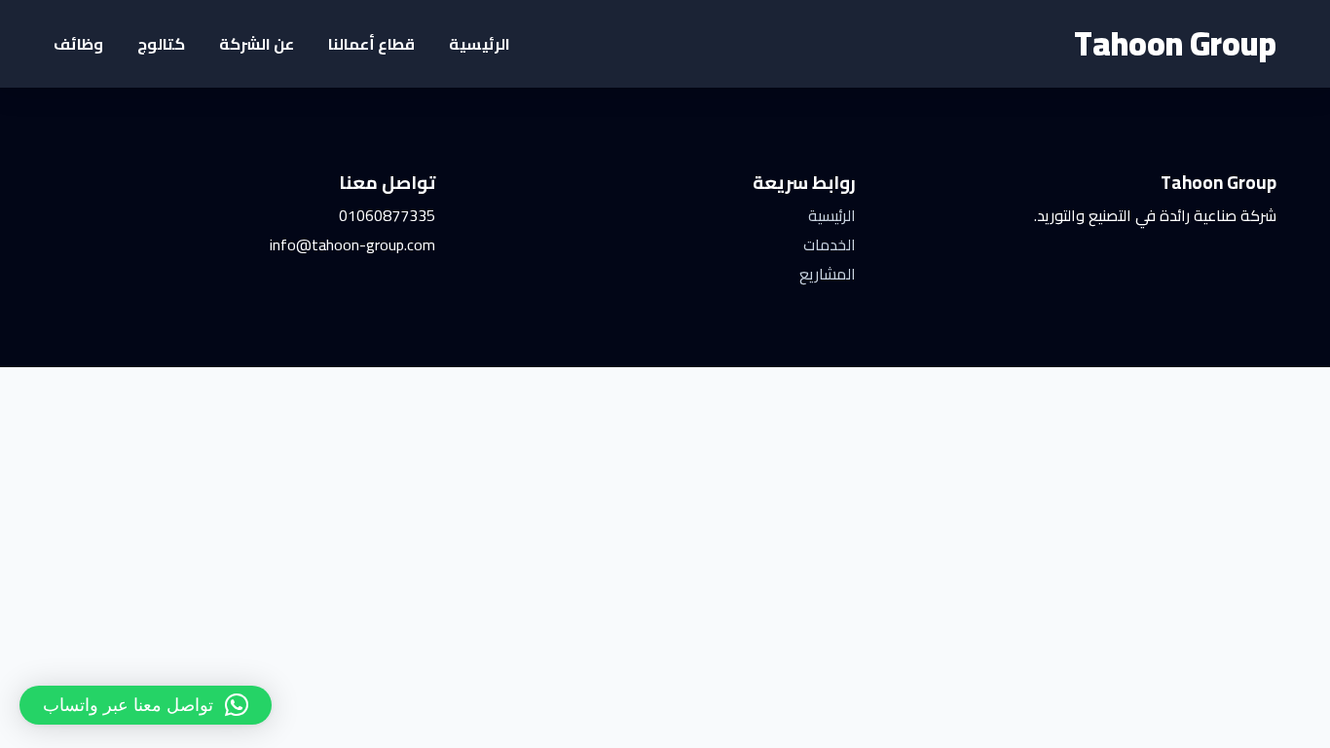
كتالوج (161, 43)
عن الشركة (256, 43)
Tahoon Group (1175, 43)
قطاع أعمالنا (371, 43)
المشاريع (827, 273)
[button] (145, 705)
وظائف (78, 43)
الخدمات (829, 244)
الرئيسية (479, 43)
